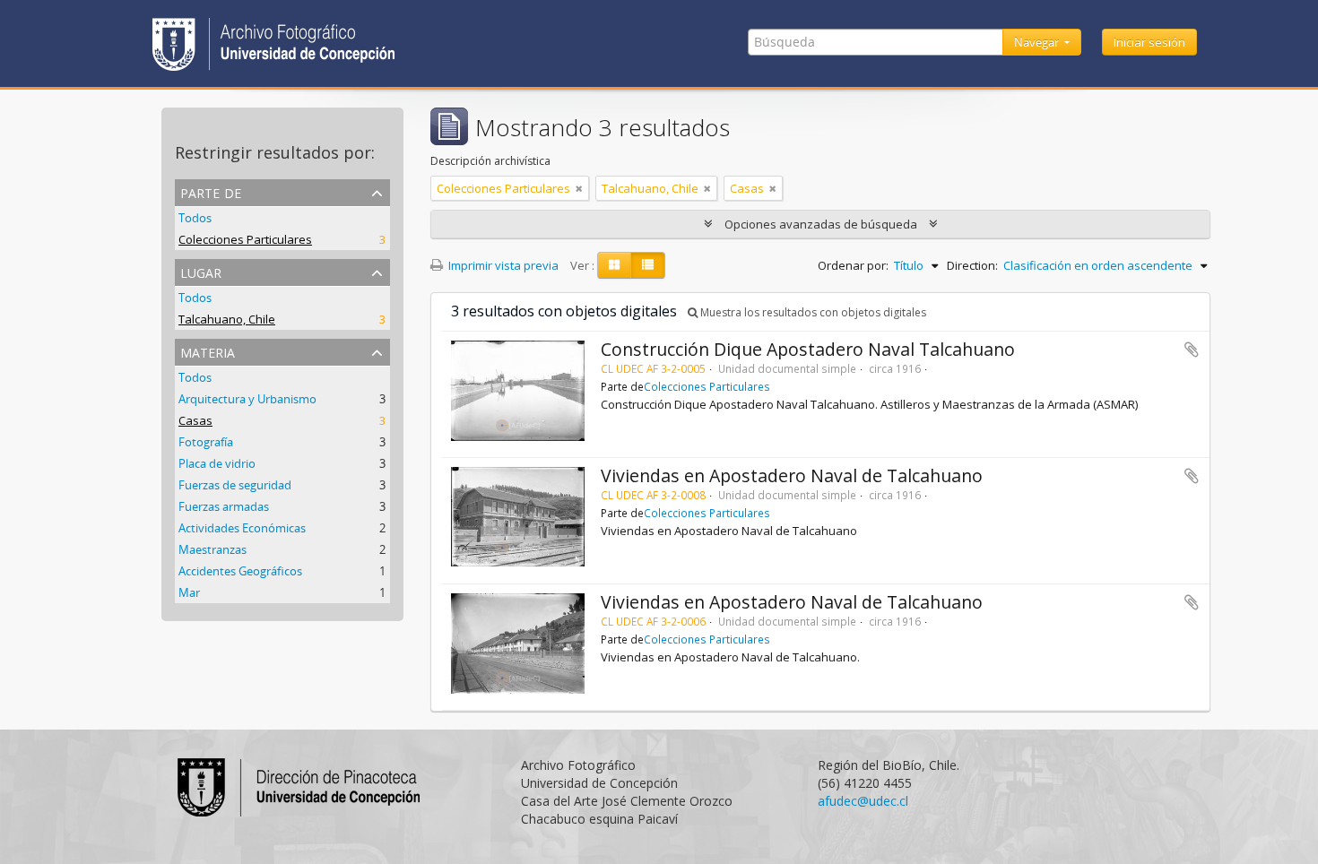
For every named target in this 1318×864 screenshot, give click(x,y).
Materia (207, 351)
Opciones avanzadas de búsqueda (821, 224)
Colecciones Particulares (245, 239)
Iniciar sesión (1149, 42)
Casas (195, 420)
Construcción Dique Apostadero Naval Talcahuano (808, 349)
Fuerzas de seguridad (234, 485)
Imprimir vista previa (502, 265)
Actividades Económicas (242, 528)
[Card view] (614, 265)
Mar (189, 592)
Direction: (972, 265)
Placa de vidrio (217, 463)
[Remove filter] (579, 188)
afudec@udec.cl (863, 800)
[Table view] (647, 265)
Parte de (210, 191)
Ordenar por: (853, 265)
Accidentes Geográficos (240, 571)
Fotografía (205, 442)
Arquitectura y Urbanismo (247, 399)
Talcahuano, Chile (226, 319)
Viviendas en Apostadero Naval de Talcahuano (792, 475)
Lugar (200, 271)
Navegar (1038, 42)
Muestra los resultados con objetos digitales (812, 312)
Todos (195, 218)
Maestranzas (212, 549)
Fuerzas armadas (223, 506)
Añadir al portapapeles (1192, 350)
